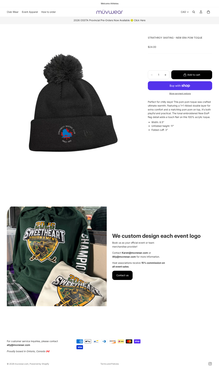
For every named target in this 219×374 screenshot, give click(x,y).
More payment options (180, 94)
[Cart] (208, 12)
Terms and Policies (109, 364)
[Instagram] (210, 364)
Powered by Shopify (39, 364)
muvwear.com (22, 364)
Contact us (122, 275)
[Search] (193, 12)
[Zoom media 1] (73, 117)
